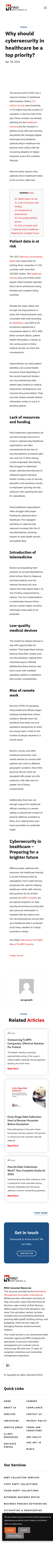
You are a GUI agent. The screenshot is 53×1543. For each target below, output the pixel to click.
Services (10, 1414)
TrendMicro (17, 322)
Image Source (16, 955)
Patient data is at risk (26, 198)
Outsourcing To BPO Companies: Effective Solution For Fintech (26, 1043)
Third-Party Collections (21, 1490)
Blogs (30, 1449)
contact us (34, 1414)
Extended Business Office (22, 1497)
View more (41, 1212)
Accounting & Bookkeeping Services (23, 1512)
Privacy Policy (36, 1420)
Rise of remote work (26, 225)
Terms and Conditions (34, 1429)
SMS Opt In (33, 1442)
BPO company (30, 897)
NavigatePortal (10, 1445)
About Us (10, 1407)
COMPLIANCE (34, 1407)
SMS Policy (34, 1437)
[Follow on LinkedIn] (7, 1365)
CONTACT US (26, 1253)
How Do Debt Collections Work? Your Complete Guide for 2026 (26, 1170)
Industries (11, 1420)
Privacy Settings (14, 1536)
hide (31, 192)
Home (7, 1401)
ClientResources (11, 1435)
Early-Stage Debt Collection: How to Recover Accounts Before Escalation (25, 1120)
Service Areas (13, 1427)
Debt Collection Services (21, 1477)
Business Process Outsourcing (25, 1503)
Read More (13, 1068)
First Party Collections (21, 1484)
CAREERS (31, 1401)
